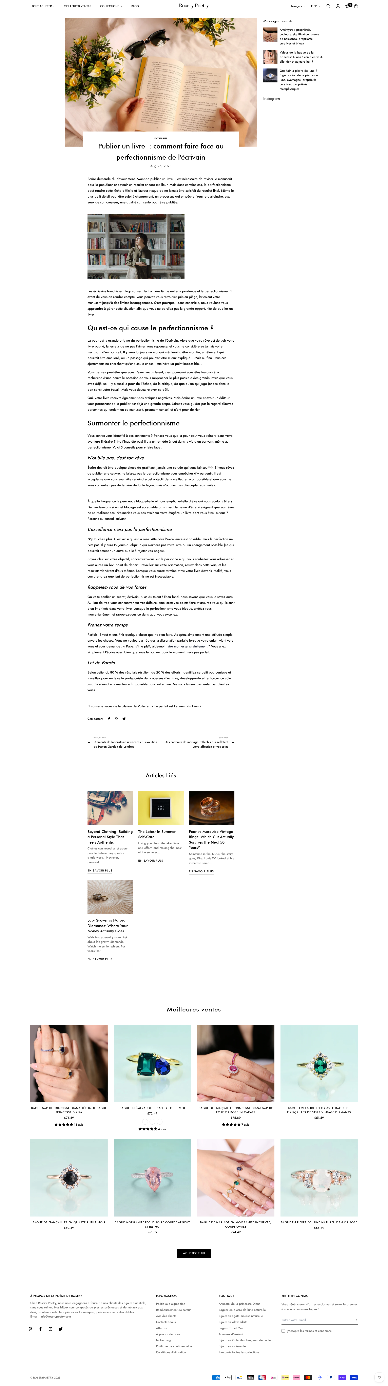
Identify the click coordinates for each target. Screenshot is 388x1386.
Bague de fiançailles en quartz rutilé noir (69, 1222)
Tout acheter (42, 6)
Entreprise (160, 138)
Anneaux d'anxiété (231, 1334)
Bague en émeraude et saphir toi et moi (152, 1108)
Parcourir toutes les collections (239, 1352)
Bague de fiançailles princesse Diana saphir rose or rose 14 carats (236, 1110)
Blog (135, 6)
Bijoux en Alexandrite (233, 1322)
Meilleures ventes (77, 6)
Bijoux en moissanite (232, 1346)
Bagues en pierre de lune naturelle (242, 1310)
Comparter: (95, 719)
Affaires (161, 1328)
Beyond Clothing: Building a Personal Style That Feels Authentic (110, 836)
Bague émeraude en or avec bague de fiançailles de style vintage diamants (319, 1110)
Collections (109, 6)
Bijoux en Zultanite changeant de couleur (246, 1340)
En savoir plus (100, 870)
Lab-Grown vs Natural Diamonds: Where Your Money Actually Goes (108, 925)
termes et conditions (318, 1331)
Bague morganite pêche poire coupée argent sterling (152, 1224)
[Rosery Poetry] (194, 6)
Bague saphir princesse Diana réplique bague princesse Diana (69, 1110)
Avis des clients (166, 1316)
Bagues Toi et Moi (231, 1328)
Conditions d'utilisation (171, 1352)
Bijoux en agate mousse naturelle (241, 1316)
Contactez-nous (166, 1322)
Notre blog (163, 1340)
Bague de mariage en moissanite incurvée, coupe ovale (235, 1224)
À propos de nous (168, 1334)
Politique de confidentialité (174, 1346)
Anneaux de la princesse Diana (239, 1304)
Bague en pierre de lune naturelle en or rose (319, 1222)
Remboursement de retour (173, 1310)
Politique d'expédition (170, 1304)
